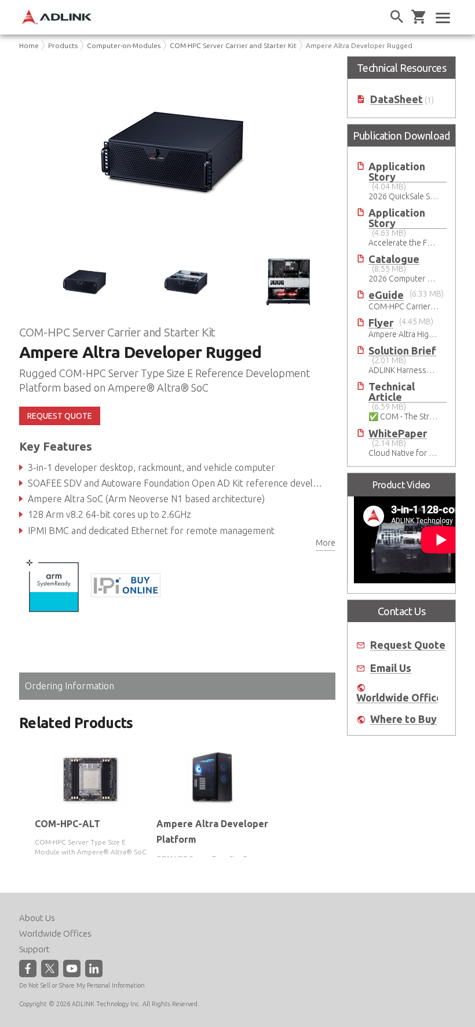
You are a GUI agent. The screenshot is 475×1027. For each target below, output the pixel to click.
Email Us (390, 668)
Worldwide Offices (402, 697)
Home (29, 45)
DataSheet (396, 99)
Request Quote (407, 644)
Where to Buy (403, 719)
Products (63, 45)
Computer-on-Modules (123, 45)
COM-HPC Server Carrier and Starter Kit (233, 45)
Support (34, 949)
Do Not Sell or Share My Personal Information (82, 985)
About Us (37, 918)
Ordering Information (69, 686)
